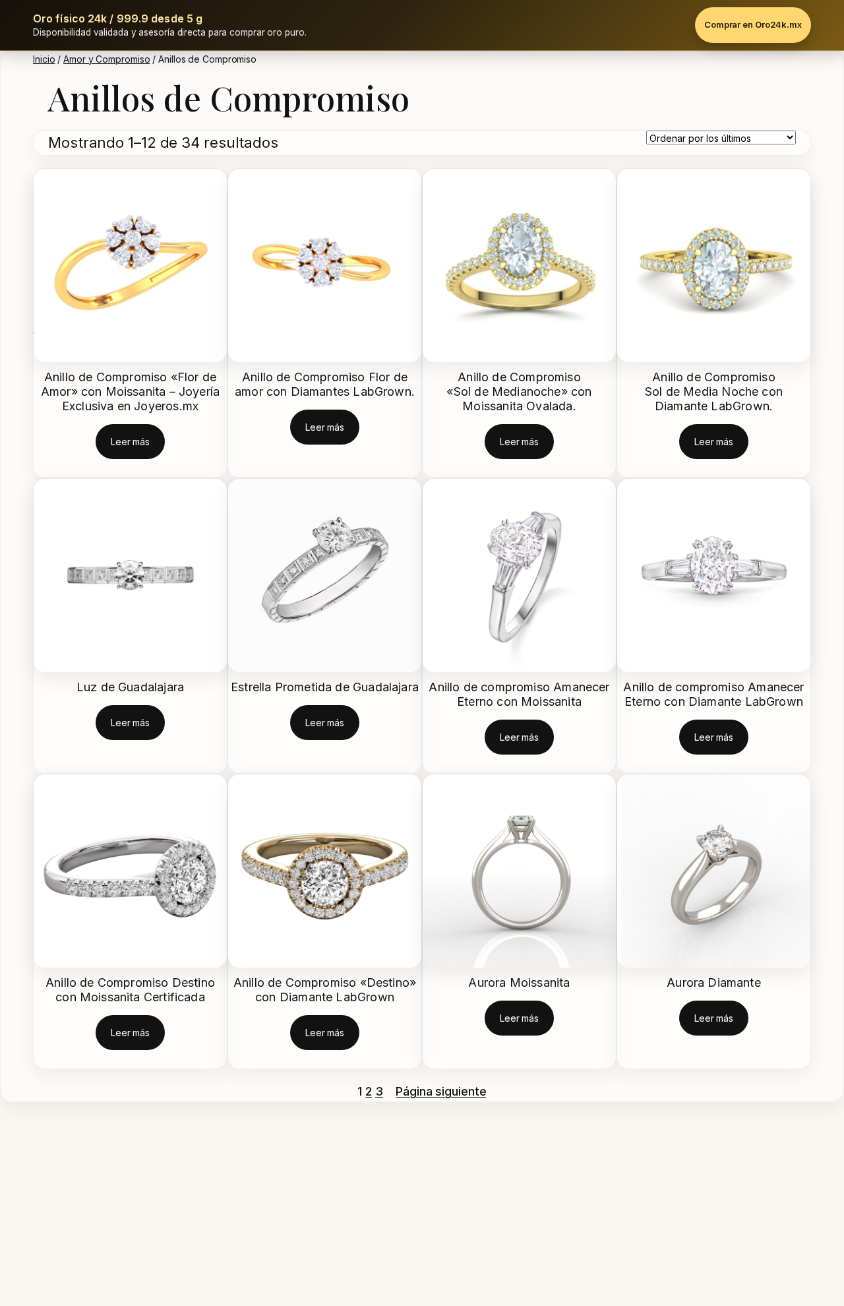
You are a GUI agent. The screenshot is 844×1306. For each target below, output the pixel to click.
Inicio (44, 59)
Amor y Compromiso (106, 59)
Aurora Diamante (714, 982)
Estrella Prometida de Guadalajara (325, 687)
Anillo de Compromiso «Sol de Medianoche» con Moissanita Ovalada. (518, 391)
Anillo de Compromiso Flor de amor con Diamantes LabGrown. (325, 384)
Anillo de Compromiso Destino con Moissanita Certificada (130, 990)
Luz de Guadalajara (130, 687)
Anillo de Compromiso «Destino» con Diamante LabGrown (324, 990)
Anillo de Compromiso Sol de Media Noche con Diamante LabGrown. (714, 391)
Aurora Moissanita (519, 982)
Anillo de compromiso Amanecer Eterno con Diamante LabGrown (713, 694)
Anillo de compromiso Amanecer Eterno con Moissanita (519, 694)
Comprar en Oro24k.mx (753, 24)
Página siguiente (441, 1091)
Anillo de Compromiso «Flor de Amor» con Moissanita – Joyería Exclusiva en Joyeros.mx (130, 391)
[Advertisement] (395, 1207)
